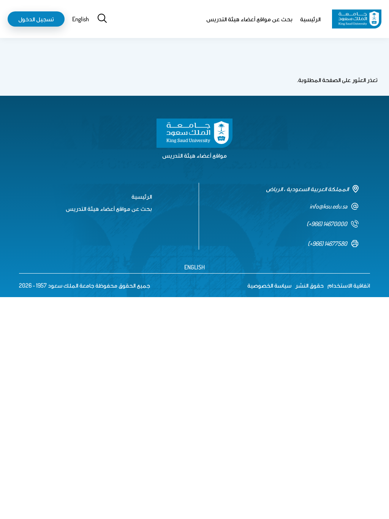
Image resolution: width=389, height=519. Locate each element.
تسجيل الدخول (36, 19)
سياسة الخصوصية (269, 285)
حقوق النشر (309, 285)
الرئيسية (310, 19)
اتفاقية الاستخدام (348, 285)
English (80, 19)
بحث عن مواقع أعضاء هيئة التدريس (249, 19)
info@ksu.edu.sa (328, 206)
